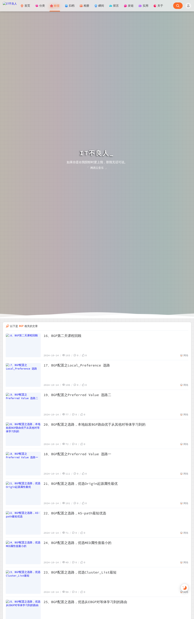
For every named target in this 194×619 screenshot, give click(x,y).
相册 (86, 5)
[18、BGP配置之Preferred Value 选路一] (23, 463)
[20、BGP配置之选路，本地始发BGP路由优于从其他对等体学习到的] (23, 434)
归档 (71, 5)
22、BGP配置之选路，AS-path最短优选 (75, 513)
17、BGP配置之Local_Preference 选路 (77, 365)
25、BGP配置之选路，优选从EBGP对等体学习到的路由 (85, 602)
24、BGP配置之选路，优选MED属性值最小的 (77, 543)
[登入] (188, 6)
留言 (116, 5)
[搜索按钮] (178, 5)
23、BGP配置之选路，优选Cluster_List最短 (80, 572)
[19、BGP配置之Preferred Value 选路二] (23, 404)
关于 (160, 5)
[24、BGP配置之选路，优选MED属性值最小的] (23, 552)
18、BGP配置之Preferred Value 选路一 (77, 454)
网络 (185, 355)
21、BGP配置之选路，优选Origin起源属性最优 (81, 483)
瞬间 (101, 5)
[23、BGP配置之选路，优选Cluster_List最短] (23, 582)
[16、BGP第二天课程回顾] (23, 345)
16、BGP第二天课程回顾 (62, 335)
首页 (27, 5)
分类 (42, 5)
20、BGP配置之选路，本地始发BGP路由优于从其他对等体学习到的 (95, 424)
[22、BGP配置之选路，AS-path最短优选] (23, 523)
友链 (131, 5)
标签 (57, 5)
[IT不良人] (10, 5)
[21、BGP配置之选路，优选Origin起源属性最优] (23, 493)
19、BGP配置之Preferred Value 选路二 (77, 395)
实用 (145, 5)
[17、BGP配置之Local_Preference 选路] (23, 375)
